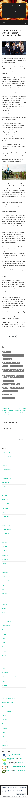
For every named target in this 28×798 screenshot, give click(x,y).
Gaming (4, 668)
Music (3, 689)
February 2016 (6, 559)
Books (3, 612)
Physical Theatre (6, 711)
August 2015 (5, 585)
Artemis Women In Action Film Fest (12, 355)
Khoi (18, 384)
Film (6, 346)
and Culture (7, 351)
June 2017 (4, 491)
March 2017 (5, 503)
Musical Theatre (6, 694)
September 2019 (6, 456)
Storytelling (5, 719)
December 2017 (6, 465)
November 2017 (6, 469)
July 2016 (4, 538)
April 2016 (5, 551)
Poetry (4, 715)
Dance (3, 642)
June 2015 (4, 593)
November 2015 (6, 572)
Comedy (4, 630)
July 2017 (4, 486)
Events (4, 651)
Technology (5, 724)
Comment (20, 439)
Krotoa (5, 387)
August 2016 (5, 533)
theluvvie (14, 5)
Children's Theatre (7, 617)
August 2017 (5, 482)
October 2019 (6, 452)
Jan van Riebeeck (9, 380)
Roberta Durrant (8, 394)
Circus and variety (7, 621)
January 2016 (5, 563)
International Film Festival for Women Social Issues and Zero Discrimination (13, 376)
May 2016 (4, 546)
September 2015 (6, 580)
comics (4, 634)
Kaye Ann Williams (8, 384)
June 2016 (4, 542)
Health (5, 366)
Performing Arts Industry (8, 702)
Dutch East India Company (11, 362)
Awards (4, 608)
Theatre (4, 732)
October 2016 (6, 525)
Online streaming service (8, 698)
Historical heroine (16, 366)
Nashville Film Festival (10, 391)
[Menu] (4, 22)
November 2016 (6, 521)
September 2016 (6, 529)
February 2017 (6, 508)
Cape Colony (8, 359)
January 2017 (5, 512)
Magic (3, 681)
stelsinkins (14, 37)
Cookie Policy (7, 791)
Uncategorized (11, 346)
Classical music (6, 625)
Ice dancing (5, 672)
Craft (3, 638)
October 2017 (6, 474)
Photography (5, 706)
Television (4, 728)
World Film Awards (9, 398)
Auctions (4, 604)
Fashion (4, 655)
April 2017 (5, 499)
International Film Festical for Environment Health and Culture (13, 370)
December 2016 (6, 516)
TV (3, 736)
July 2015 (4, 589)
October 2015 (6, 576)
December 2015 (6, 568)
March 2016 (5, 555)
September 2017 (6, 478)
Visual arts (5, 745)
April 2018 (5, 461)
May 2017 (4, 495)
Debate (4, 647)
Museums (4, 685)
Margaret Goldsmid (17, 387)
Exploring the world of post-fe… (14, 763)
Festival (4, 659)
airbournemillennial (11, 758)
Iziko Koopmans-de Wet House (10, 677)
